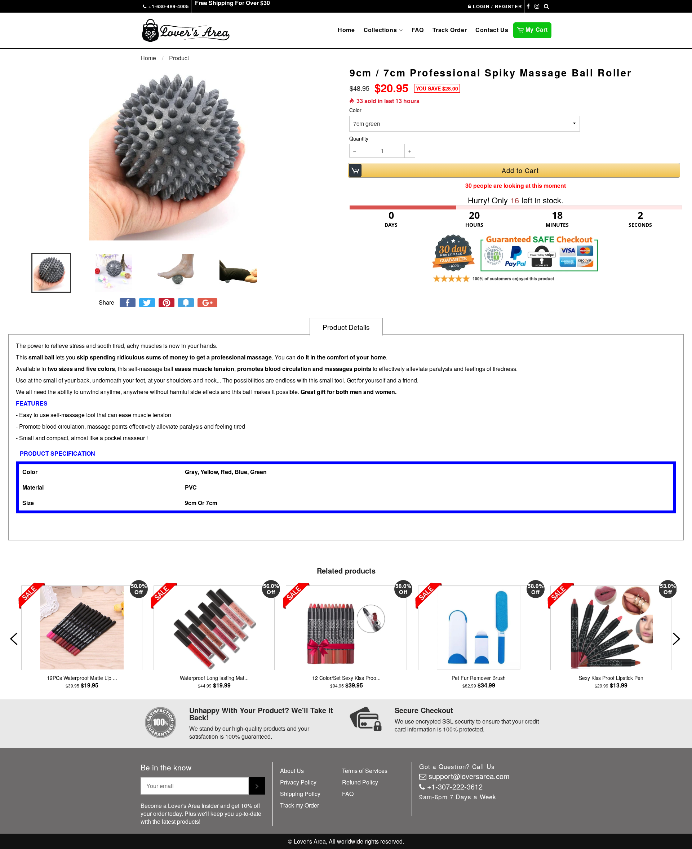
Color (355, 110)
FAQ (418, 30)
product (179, 58)
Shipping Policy (300, 794)
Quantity (358, 138)
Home (346, 30)
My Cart (537, 29)
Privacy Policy (298, 782)
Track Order (449, 30)
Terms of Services (364, 770)
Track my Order (299, 805)
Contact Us (491, 30)
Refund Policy (360, 782)
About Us (292, 770)
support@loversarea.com (469, 776)
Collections (381, 30)
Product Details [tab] (346, 327)
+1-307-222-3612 (455, 786)
